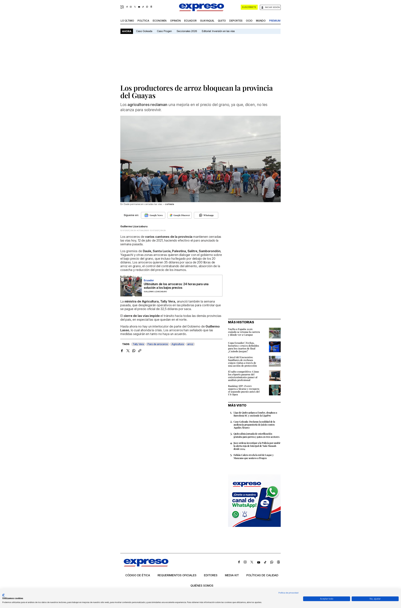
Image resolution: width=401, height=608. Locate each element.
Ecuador (190, 20)
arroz (190, 344)
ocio (249, 20)
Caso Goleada (144, 31)
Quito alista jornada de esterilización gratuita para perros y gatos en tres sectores (256, 435)
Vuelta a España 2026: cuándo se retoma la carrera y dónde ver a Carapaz (244, 331)
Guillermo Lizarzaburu (134, 226)
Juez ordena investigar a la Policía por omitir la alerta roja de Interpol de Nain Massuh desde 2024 (257, 445)
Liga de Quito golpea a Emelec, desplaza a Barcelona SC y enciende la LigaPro (255, 414)
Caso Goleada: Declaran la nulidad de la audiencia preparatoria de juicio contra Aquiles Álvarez (254, 424)
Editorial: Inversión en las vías (218, 31)
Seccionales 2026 (187, 31)
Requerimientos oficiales (177, 575)
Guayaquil (207, 20)
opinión (175, 20)
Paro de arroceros (157, 344)
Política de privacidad (288, 593)
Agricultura (178, 344)
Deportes (235, 20)
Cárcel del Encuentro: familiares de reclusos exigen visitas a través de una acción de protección (242, 361)
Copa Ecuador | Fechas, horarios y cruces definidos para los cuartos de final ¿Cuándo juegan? (243, 347)
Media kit (232, 575)
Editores (210, 575)
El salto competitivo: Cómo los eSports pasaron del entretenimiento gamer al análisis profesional (243, 376)
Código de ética (137, 575)
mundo (261, 20)
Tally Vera (138, 344)
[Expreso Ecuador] (146, 565)
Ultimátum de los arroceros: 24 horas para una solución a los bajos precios (176, 286)
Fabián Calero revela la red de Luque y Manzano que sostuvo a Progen (253, 456)
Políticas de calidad (262, 575)
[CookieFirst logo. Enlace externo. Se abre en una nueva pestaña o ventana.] (3, 595)
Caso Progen (164, 31)
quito (222, 20)
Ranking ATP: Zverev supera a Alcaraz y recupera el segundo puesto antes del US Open (244, 390)
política (143, 20)
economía (160, 20)
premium (274, 20)
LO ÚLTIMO (127, 20)
